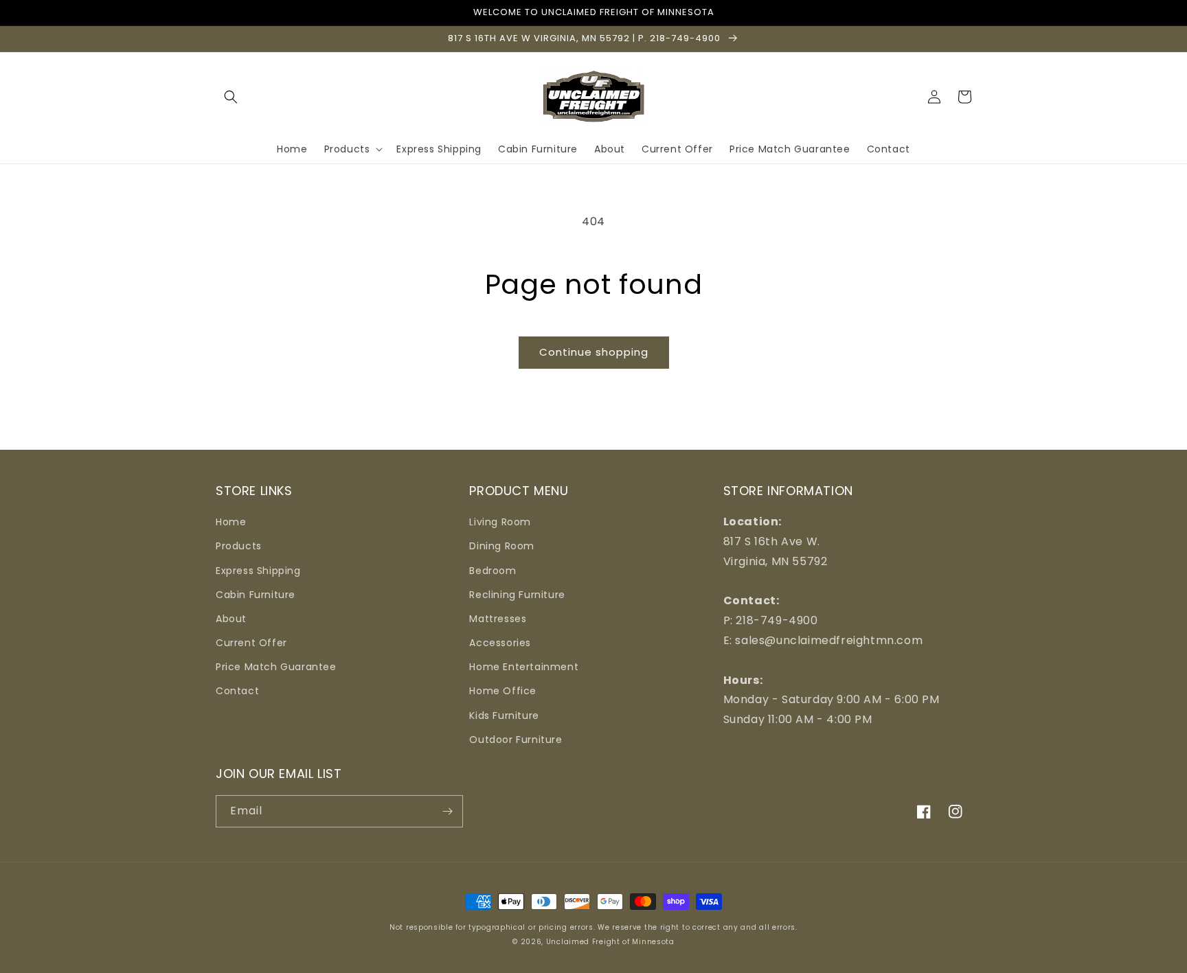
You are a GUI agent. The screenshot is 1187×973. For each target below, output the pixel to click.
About (231, 619)
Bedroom (492, 570)
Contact (237, 691)
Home (231, 522)
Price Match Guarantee (276, 667)
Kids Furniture (504, 715)
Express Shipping (258, 570)
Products (239, 546)
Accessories (500, 643)
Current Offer (251, 643)
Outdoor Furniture (515, 739)
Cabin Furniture (255, 595)
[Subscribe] (447, 811)
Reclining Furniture (517, 595)
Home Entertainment (523, 667)
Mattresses (497, 619)
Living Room (500, 522)
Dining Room (501, 546)
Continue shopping (593, 352)
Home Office (502, 691)
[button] (231, 97)
